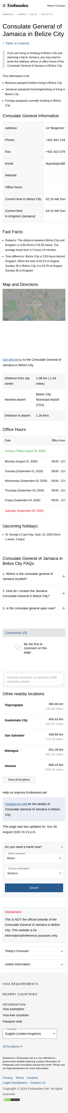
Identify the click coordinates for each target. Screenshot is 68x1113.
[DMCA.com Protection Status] (11, 1099)
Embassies (8, 14)
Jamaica (22, 14)
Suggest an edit (16, 804)
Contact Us (38, 1082)
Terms (20, 1077)
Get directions (12, 359)
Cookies (32, 1077)
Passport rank (12, 1021)
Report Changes (56, 5)
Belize (34, 14)
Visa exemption (13, 1009)
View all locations (19, 779)
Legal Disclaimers (15, 1082)
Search (34, 887)
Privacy (8, 1077)
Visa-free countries (16, 1015)
